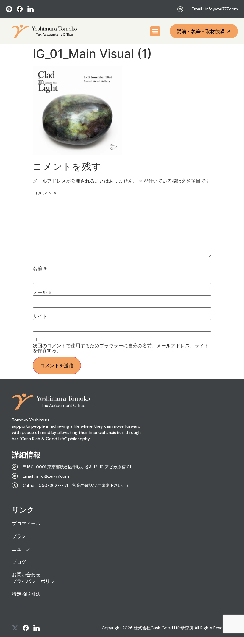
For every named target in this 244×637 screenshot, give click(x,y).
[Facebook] (26, 628)
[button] (155, 31)
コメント (44, 192)
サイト (40, 316)
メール (42, 292)
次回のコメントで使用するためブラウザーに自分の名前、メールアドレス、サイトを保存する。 (121, 348)
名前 (40, 268)
